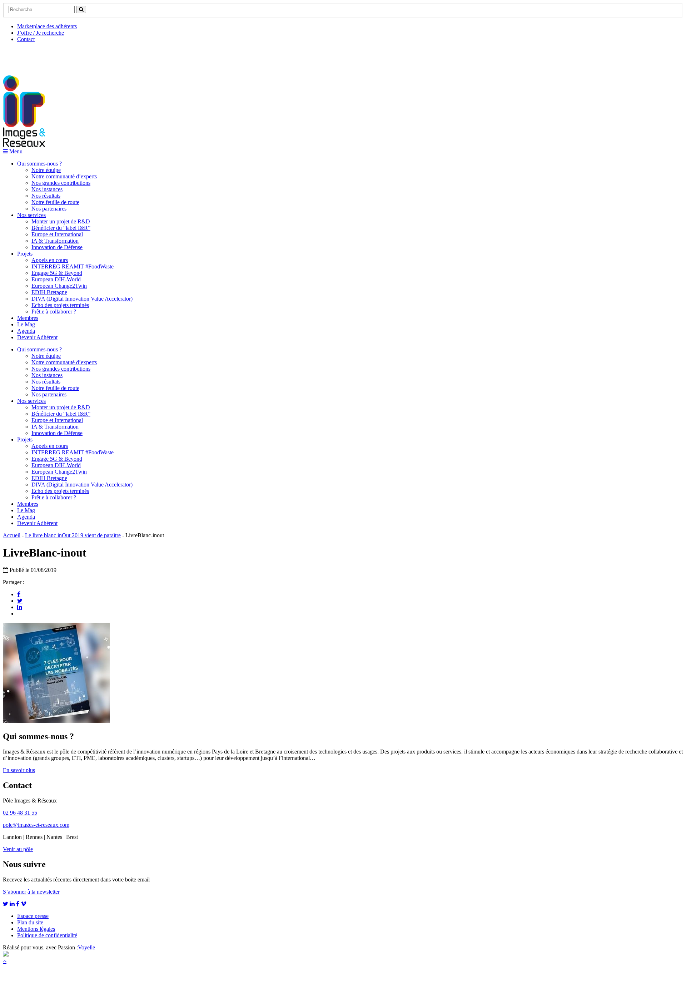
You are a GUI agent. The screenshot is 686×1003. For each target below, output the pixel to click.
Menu (15, 151)
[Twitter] (20, 600)
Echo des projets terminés (60, 305)
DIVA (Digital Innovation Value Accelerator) (82, 299)
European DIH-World (56, 279)
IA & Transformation (55, 241)
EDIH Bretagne (49, 292)
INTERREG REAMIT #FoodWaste (72, 266)
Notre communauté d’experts (64, 176)
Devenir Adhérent (37, 337)
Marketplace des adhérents (47, 26)
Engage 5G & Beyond (56, 273)
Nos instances (47, 189)
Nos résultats (45, 196)
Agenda (26, 331)
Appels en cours (49, 260)
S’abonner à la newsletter (31, 892)
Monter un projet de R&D (60, 221)
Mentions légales (36, 929)
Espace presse (33, 916)
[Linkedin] (19, 607)
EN (30, 56)
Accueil (11, 535)
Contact (26, 39)
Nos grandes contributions (60, 183)
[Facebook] (18, 594)
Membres (27, 318)
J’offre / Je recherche (40, 33)
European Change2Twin (59, 286)
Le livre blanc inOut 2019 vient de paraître (73, 535)
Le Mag (26, 324)
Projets (25, 254)
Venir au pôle (18, 849)
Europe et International (57, 234)
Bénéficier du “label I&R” (60, 228)
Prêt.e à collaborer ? (53, 311)
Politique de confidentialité (47, 935)
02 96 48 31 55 (20, 813)
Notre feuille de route (55, 202)
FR (56, 56)
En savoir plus (19, 770)
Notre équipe (46, 170)
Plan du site (30, 922)
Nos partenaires (48, 209)
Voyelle (86, 947)
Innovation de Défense (57, 247)
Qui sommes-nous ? (39, 163)
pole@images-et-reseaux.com (36, 825)
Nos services (31, 215)
